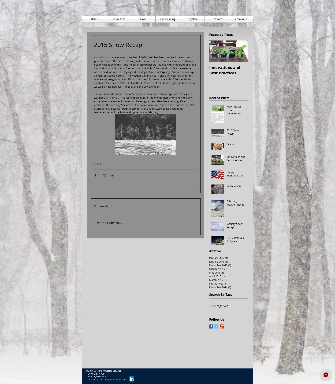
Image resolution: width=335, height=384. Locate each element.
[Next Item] (242, 51)
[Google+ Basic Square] (222, 326)
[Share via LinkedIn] (112, 175)
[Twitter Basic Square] (216, 326)
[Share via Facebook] (95, 175)
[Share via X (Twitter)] (104, 175)
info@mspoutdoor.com (115, 379)
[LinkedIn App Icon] (131, 379)
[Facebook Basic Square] (211, 326)
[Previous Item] (214, 51)
